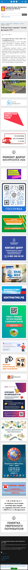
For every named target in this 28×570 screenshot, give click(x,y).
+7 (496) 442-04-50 (5, 556)
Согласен (14, 568)
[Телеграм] (17, 2)
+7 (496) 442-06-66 (5, 558)
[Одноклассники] (14, 2)
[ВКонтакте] (11, 2)
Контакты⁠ (3, 559)
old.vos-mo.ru (7, 16)
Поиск (24, 14)
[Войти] (2, 1)
